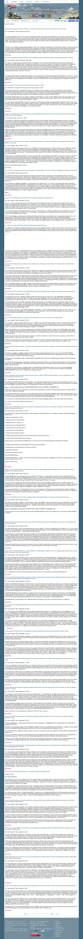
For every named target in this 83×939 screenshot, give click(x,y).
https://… (7, 192)
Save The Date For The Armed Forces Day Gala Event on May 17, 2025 (24, 85)
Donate (7, 20)
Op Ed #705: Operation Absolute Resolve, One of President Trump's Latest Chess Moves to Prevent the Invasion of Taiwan (39, 57)
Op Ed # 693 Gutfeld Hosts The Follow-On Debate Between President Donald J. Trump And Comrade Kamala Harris (37, 497)
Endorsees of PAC (25, 20)
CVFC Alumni (35, 20)
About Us (37, 1)
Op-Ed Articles (46, 1)
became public (28, 47)
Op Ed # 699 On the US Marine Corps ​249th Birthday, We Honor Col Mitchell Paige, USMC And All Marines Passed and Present (40, 291)
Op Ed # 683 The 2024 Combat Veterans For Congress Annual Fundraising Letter (27, 771)
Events (21, 1)
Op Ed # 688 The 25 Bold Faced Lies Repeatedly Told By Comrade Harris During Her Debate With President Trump (36, 631)
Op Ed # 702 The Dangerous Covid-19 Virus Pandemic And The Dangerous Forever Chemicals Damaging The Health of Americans (41, 170)
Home (7, 1)
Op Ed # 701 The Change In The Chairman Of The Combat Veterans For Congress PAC (29, 198)
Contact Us (29, 1)
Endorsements (15, 20)
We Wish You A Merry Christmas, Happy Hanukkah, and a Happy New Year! (26, 225)
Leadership (14, 1)
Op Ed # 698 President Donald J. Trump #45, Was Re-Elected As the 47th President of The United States (33, 317)
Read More (8, 55)
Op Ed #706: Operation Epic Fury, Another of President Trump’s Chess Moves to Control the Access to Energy (35, 29)
